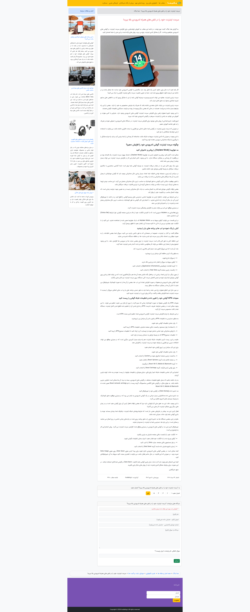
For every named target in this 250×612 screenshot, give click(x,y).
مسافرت (104, 3)
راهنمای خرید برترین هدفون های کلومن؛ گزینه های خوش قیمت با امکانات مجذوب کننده (82, 141)
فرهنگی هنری (113, 3)
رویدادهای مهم (140, 3)
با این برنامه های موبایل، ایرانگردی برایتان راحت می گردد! (82, 38)
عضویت (176, 600)
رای (148, 493)
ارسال (177, 561)
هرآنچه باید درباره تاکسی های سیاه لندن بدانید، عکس (82, 89)
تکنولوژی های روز (151, 3)
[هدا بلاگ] (174, 3)
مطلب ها (162, 3)
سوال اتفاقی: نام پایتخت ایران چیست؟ (167, 551)
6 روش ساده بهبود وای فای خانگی (84, 193)
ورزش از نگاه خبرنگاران (126, 3)
